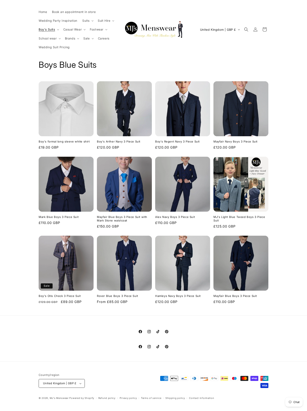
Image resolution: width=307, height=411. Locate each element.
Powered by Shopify (81, 398)
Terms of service (151, 398)
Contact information (201, 398)
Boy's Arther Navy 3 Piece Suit (118, 141)
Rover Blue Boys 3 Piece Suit (117, 296)
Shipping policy (175, 398)
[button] (87, 20)
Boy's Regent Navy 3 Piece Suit (177, 141)
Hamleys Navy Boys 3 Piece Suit (178, 296)
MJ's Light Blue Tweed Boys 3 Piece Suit (239, 218)
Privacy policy (128, 398)
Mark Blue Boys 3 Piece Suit (59, 217)
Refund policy (106, 398)
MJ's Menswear (60, 398)
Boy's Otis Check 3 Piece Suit (60, 296)
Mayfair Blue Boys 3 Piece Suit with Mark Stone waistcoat (122, 218)
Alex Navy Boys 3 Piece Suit (175, 217)
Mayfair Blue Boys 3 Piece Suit (235, 296)
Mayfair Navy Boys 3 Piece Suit (235, 141)
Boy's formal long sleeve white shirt (64, 141)
